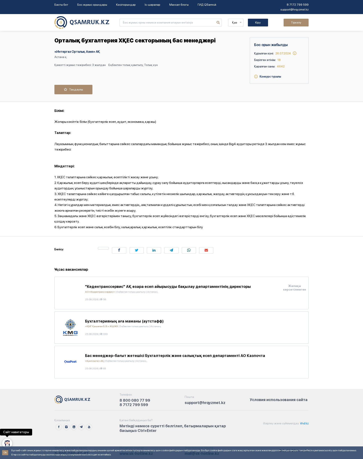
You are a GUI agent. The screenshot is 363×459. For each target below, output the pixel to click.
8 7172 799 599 (298, 4)
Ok (5, 452)
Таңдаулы (75, 89)
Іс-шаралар (152, 4)
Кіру (258, 22)
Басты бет (61, 4)
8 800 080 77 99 (135, 400)
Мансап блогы (179, 4)
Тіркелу (296, 22)
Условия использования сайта (279, 399)
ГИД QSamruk (207, 4)
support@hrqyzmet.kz (294, 9)
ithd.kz (304, 423)
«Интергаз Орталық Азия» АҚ (77, 52)
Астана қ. (60, 57)
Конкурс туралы (269, 76)
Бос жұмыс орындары (92, 4)
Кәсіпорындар (126, 4)
